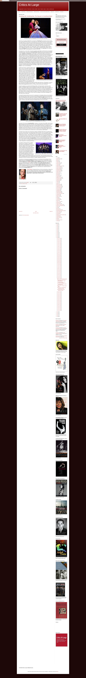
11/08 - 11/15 (59, 246)
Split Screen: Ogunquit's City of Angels (62, 146)
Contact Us (57, 11)
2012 (57, 314)
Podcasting (57, 213)
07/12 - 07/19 (59, 266)
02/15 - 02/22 (59, 303)
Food (57, 207)
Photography (58, 190)
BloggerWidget (65, 154)
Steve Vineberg (23, 183)
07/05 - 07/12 (59, 267)
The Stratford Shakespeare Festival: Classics (63, 135)
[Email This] (32, 182)
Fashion (57, 206)
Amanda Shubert (58, 192)
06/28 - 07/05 (59, 268)
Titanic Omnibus (58, 211)
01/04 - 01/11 (59, 310)
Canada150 (58, 194)
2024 (57, 226)
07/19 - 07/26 (59, 265)
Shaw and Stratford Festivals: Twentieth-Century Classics (62, 125)
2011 (57, 315)
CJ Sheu (57, 182)
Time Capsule (58, 212)
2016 (57, 236)
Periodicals (57, 202)
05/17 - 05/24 (59, 275)
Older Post (51, 211)
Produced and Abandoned (60, 205)
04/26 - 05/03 (59, 291)
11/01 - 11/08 (59, 247)
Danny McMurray (58, 187)
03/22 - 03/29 (59, 297)
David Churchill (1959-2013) (45, 11)
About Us (52, 11)
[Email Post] (30, 182)
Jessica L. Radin (58, 201)
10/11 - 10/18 (59, 251)
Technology (58, 215)
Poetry (57, 197)
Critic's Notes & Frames (59, 193)
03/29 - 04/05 (59, 296)
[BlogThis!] (33, 182)
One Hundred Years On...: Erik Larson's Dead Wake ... (61, 282)
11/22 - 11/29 (59, 244)
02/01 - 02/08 (59, 305)
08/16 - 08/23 (59, 260)
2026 (57, 224)
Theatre (26, 183)
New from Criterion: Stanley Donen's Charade (62, 141)
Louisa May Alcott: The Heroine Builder (63, 151)
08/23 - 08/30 (59, 259)
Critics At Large (29, 4)
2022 (57, 229)
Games (57, 183)
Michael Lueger (58, 184)
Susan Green (58, 179)
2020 (57, 231)
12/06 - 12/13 (59, 241)
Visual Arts (57, 176)
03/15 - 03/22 (59, 298)
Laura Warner (58, 189)
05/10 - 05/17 (59, 276)
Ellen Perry (57, 208)
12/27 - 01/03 (59, 238)
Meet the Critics (36, 11)
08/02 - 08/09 (59, 262)
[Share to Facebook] (35, 182)
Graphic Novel (58, 196)
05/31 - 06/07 (59, 273)
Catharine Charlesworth (59, 204)
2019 (57, 232)
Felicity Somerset (58, 217)
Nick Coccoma (58, 188)
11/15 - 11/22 (59, 245)
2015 (57, 237)
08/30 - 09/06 (59, 258)
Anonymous (57, 320)
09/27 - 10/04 (59, 253)
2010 (57, 316)
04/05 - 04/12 (59, 295)
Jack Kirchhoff (58, 199)
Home (19, 11)
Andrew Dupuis (58, 203)
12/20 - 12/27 (59, 239)
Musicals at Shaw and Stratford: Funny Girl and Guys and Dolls (62, 130)
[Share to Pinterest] (36, 182)
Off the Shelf (58, 195)
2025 (57, 225)
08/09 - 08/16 (59, 261)
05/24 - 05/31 (59, 274)
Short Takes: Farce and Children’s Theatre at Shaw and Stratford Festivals (63, 115)
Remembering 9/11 (59, 209)
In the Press (23, 11)
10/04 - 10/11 (59, 252)
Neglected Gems (58, 177)
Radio (57, 218)
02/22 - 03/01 (59, 302)
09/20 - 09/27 (59, 254)
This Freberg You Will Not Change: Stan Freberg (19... (62, 284)
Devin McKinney (58, 185)
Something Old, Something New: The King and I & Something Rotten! (35, 16)
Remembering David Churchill (60, 210)
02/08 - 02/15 (59, 304)
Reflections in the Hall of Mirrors (60, 214)
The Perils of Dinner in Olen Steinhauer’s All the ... (61, 290)
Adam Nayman (58, 216)
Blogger (57, 671)
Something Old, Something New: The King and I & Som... (61, 288)
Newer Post (20, 211)
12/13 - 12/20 (59, 240)
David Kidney (58, 180)
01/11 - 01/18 (59, 309)
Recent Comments (30, 11)
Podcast (57, 181)
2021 (57, 230)
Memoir (57, 200)
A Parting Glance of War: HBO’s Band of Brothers (61, 280)
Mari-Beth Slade (58, 191)
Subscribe (61, 11)
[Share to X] (34, 182)
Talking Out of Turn (59, 186)
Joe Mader (57, 198)
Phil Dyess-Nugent (59, 178)
